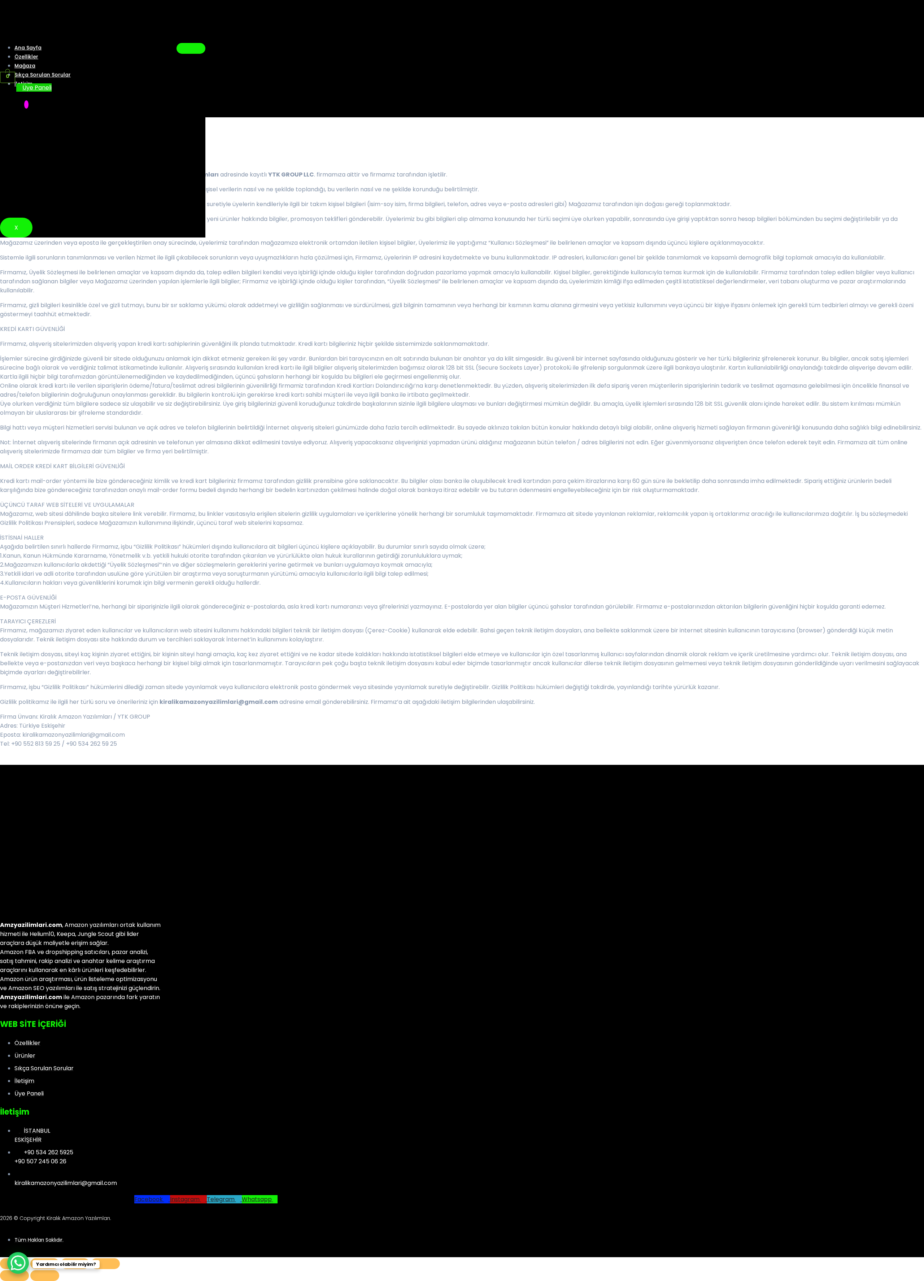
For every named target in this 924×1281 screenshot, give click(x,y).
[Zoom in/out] (105, 1263)
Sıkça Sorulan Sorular (42, 74)
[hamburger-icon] (190, 48)
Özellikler (26, 56)
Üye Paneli (37, 87)
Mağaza (24, 65)
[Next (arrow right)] (44, 1275)
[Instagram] (26, 104)
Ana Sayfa (28, 47)
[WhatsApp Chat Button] (18, 1263)
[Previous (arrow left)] (14, 1275)
